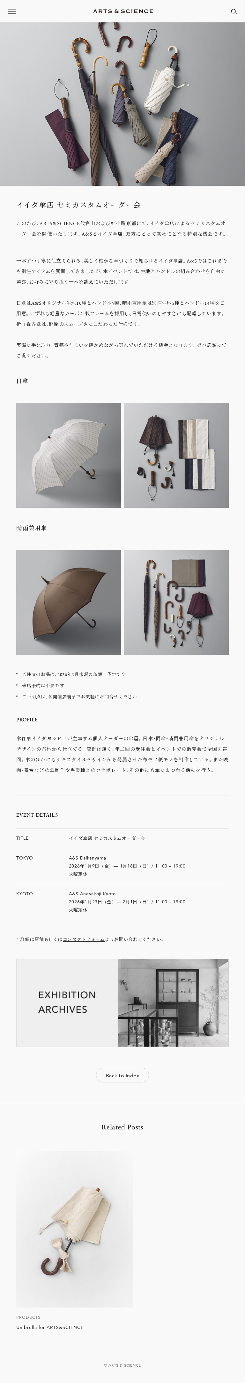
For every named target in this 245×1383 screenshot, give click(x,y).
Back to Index (122, 1076)
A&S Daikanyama (87, 858)
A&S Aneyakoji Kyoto (92, 894)
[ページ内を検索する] (233, 11)
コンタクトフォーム (84, 939)
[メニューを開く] (12, 11)
